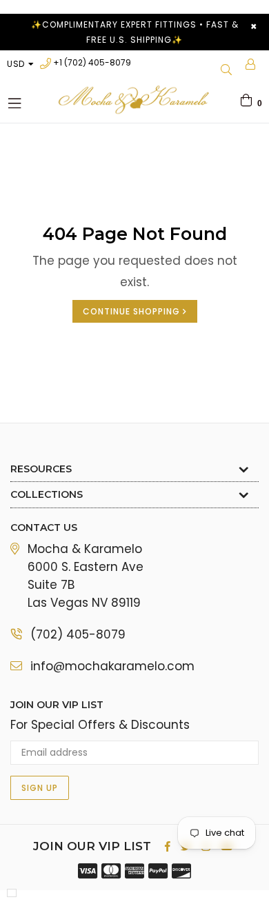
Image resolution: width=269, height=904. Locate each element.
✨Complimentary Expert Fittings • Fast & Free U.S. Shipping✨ (135, 32)
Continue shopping (133, 311)
